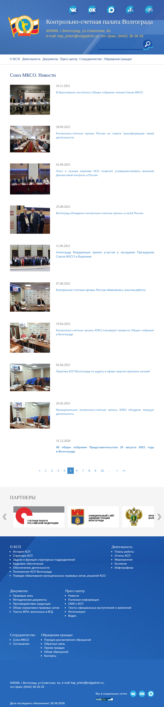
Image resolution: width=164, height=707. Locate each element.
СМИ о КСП (75, 603)
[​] (30, 178)
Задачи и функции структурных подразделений (44, 559)
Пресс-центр (68, 59)
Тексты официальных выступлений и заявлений (99, 607)
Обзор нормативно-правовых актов (36, 607)
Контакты (50, 656)
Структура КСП (23, 555)
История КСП (21, 551)
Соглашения (21, 644)
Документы (50, 59)
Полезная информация (83, 599)
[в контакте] (133, 693)
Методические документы (30, 599)
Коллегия (121, 563)
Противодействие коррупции (32, 603)
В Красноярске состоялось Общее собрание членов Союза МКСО (99, 92)
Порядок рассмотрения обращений (67, 640)
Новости (73, 595)
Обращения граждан (118, 59)
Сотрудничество (90, 59)
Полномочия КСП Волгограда (32, 571)
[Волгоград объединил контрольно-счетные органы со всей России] (30, 219)
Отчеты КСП (123, 555)
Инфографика (124, 567)
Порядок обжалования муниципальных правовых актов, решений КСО (59, 575)
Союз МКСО (21, 640)
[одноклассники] (142, 693)
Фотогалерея (76, 611)
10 (102, 470)
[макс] (151, 693)
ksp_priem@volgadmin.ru (78, 35)
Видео (72, 615)
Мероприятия (124, 559)
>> (123, 470)
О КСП (15, 59)
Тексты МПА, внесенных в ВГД (33, 611)
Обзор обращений (56, 652)
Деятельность (31, 59)
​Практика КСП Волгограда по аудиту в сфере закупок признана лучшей (103, 371)
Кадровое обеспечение (28, 563)
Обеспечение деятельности (31, 567)
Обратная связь (54, 644)
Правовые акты (23, 595)
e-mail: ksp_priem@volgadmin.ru (83, 683)
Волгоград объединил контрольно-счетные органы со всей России (99, 213)
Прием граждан (54, 648)
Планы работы (124, 551)
